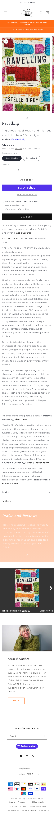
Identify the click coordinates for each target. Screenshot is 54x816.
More (16, 700)
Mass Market (12, 158)
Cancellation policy (38, 806)
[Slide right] (33, 118)
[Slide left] (21, 118)
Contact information (19, 806)
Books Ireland (10, 483)
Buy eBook (27, 216)
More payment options (27, 194)
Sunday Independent (37, 462)
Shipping (18, 148)
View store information (17, 209)
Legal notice (44, 810)
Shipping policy (38, 802)
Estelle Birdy (18, 139)
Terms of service (29, 810)
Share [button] (8, 501)
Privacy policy (23, 802)
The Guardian (24, 233)
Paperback (31, 158)
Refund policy (13, 810)
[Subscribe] (44, 736)
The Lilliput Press (25, 799)
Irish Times (12, 238)
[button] (5, 13)
